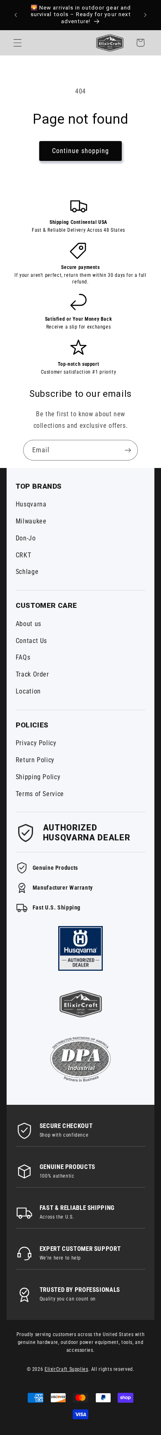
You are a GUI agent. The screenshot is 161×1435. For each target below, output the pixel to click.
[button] (17, 42)
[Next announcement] (145, 15)
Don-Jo (26, 538)
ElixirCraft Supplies (66, 1369)
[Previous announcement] (16, 15)
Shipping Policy (38, 777)
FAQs (23, 657)
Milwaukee (31, 521)
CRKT (23, 555)
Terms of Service (40, 794)
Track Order (32, 674)
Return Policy (35, 760)
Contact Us (31, 641)
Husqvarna (31, 504)
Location (28, 691)
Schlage (27, 572)
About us (28, 624)
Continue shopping (80, 151)
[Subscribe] (127, 450)
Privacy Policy (36, 743)
